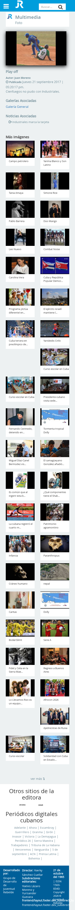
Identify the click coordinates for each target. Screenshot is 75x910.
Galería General (17, 107)
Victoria (29, 836)
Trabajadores (19, 845)
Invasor (17, 836)
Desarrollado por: (9, 872)
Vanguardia (41, 849)
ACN (33, 854)
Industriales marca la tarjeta (30, 122)
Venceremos (23, 849)
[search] (60, 7)
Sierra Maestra (43, 841)
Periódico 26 (23, 841)
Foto (18, 23)
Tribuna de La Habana (45, 845)
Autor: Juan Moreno (18, 78)
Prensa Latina (47, 854)
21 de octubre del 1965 (58, 874)
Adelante (20, 827)
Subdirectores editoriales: (31, 880)
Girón (49, 832)
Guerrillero (22, 832)
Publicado (15, 82)
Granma (37, 832)
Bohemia (34, 858)
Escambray (47, 827)
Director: (27, 870)
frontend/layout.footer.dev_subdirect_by (34, 900)
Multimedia (28, 17)
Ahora (33, 827)
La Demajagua (47, 836)
